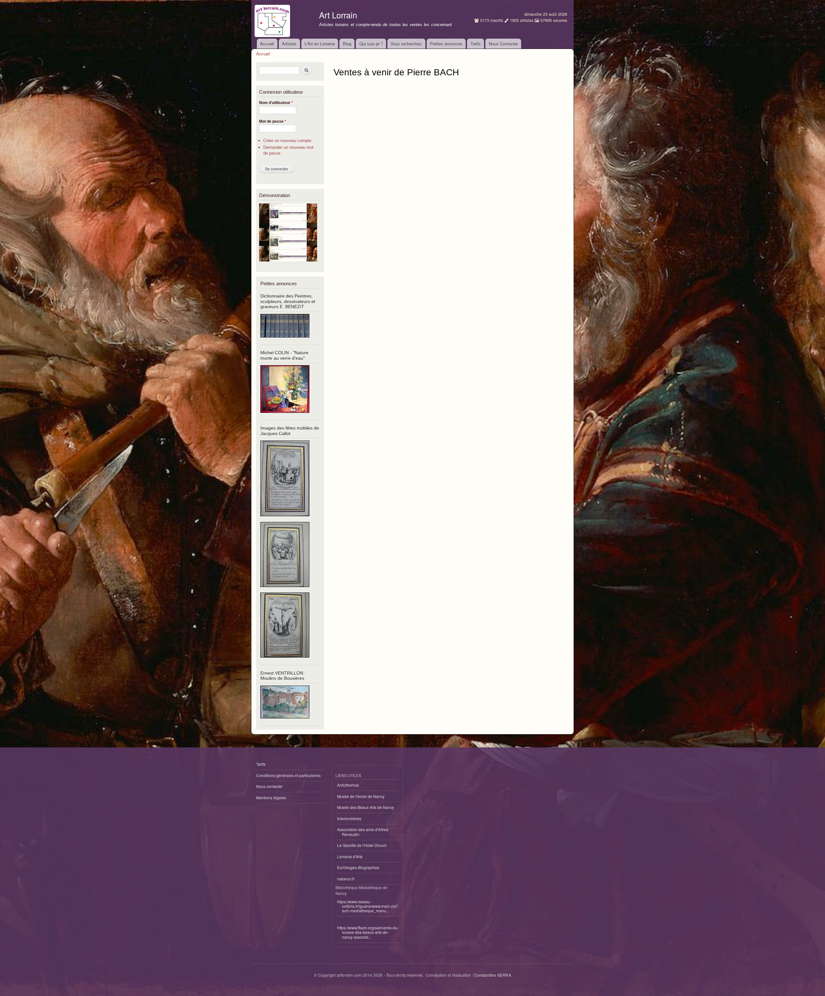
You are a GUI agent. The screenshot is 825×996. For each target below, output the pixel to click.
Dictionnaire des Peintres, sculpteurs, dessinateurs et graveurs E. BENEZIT (287, 301)
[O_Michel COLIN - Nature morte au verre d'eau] (284, 415)
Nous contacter (269, 786)
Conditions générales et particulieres (288, 775)
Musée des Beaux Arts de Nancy (365, 807)
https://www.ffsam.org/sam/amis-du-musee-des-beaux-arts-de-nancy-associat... (368, 932)
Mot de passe (272, 121)
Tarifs (476, 44)
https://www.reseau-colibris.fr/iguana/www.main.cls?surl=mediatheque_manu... (367, 906)
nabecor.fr (345, 878)
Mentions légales (271, 797)
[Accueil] (273, 19)
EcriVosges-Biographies (358, 867)
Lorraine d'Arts (350, 856)
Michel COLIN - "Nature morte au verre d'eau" (284, 355)
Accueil (267, 44)
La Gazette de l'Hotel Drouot (361, 845)
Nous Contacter (503, 44)
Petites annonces (446, 44)
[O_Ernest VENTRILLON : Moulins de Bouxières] (284, 721)
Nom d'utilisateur (276, 102)
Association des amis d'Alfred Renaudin (362, 832)
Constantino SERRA (492, 975)
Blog (347, 44)
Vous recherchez (406, 44)
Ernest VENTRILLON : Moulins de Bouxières (283, 676)
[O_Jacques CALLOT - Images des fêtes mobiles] (284, 519)
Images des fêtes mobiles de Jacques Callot (289, 431)
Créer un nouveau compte (287, 140)
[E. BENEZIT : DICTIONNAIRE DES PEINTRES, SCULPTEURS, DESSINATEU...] (284, 339)
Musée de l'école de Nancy (360, 796)
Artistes (289, 44)
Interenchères (349, 818)
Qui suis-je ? (371, 44)
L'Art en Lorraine (320, 44)
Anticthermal (348, 785)
